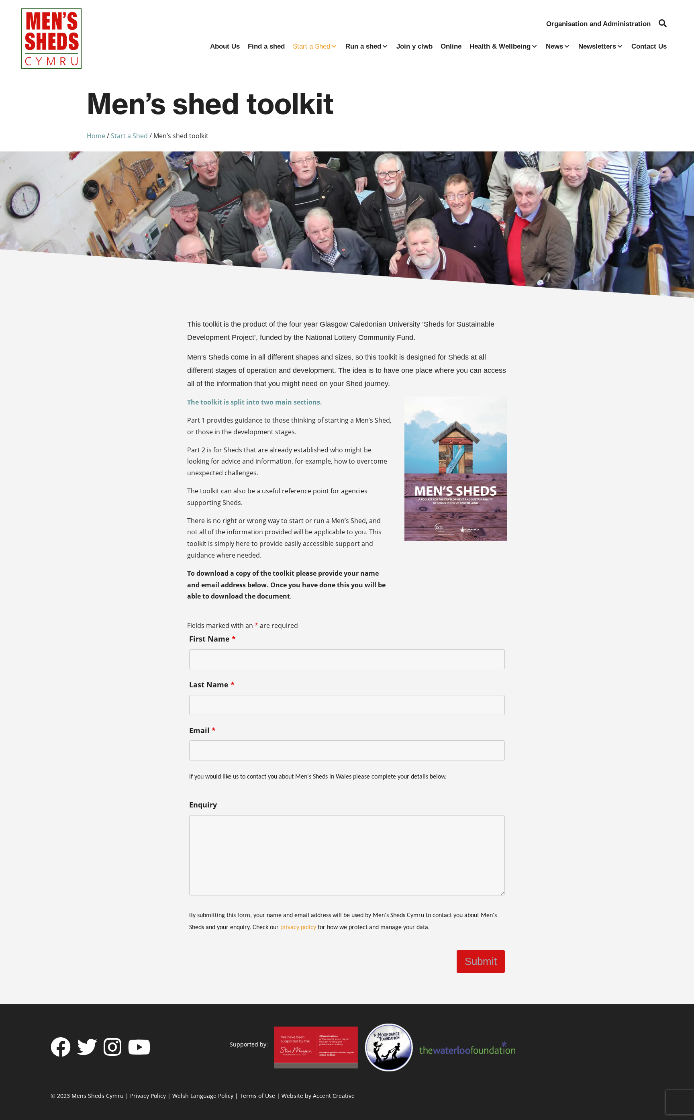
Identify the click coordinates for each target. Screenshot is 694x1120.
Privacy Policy (148, 1096)
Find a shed (266, 46)
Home (96, 135)
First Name (212, 639)
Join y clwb (414, 46)
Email (202, 730)
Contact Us (649, 46)
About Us (225, 46)
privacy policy (298, 927)
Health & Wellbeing (500, 46)
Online (451, 46)
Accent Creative (334, 1096)
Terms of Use (257, 1096)
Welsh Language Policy (202, 1096)
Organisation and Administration (598, 24)
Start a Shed (311, 46)
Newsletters (597, 46)
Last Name (212, 685)
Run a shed (363, 46)
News (554, 46)
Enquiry (203, 805)
